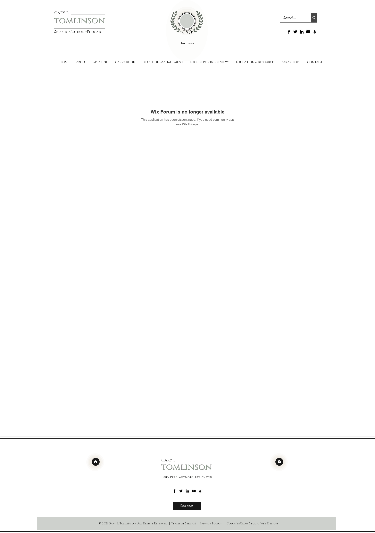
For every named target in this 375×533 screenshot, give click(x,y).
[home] (96, 462)
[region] (187, 30)
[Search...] (314, 17)
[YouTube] (308, 31)
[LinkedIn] (301, 31)
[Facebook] (288, 31)
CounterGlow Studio (243, 523)
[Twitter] (295, 31)
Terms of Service (183, 523)
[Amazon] (314, 31)
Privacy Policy (211, 523)
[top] (279, 462)
